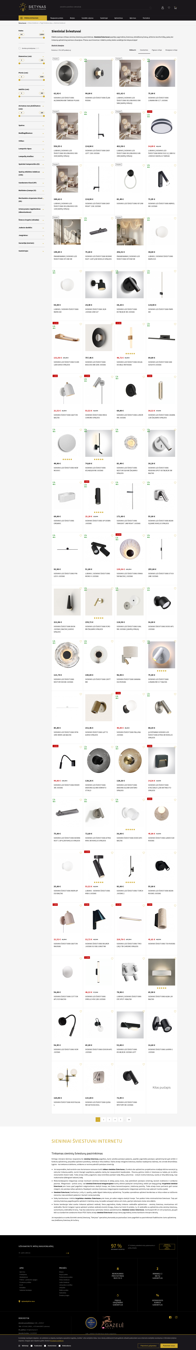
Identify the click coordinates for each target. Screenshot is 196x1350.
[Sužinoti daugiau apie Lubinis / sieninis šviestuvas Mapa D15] (161, 231)
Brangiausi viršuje (171, 50)
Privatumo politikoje (57, 1341)
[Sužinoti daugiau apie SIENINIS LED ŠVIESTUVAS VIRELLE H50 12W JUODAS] (98, 972)
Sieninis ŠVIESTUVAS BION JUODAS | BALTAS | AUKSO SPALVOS (64, 629)
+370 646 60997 (38, 1326)
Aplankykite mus (28, 1301)
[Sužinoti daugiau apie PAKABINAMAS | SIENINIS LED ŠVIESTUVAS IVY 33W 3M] (67, 231)
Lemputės (62, 1288)
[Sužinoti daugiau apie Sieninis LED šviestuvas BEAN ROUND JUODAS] (161, 866)
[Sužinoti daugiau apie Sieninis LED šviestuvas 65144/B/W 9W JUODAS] (98, 443)
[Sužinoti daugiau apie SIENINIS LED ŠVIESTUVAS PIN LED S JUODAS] (67, 549)
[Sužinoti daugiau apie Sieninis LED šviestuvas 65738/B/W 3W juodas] (130, 284)
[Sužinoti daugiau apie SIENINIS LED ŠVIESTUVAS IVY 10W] (130, 179)
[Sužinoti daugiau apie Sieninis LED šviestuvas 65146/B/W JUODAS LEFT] (130, 1024)
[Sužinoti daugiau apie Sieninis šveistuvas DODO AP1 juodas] (161, 601)
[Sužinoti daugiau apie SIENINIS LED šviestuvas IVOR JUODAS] (67, 1024)
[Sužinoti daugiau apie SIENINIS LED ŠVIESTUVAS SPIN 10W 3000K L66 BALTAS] (67, 707)
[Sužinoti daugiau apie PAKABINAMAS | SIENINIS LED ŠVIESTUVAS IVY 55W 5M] (130, 231)
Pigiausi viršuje (157, 50)
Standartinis (144, 50)
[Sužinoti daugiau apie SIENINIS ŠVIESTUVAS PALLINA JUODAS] (130, 707)
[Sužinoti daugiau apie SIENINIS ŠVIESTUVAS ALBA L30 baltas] (161, 972)
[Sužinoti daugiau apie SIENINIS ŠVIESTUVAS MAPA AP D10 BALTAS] (67, 866)
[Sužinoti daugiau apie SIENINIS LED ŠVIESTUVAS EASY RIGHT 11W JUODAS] (98, 179)
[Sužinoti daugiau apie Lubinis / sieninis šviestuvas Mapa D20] (67, 284)
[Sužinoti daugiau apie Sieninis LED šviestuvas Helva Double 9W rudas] (130, 337)
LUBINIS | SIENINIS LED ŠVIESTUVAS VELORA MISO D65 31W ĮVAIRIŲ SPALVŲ (66, 153)
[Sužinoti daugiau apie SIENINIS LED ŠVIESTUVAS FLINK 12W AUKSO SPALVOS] (67, 337)
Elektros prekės (63, 1290)
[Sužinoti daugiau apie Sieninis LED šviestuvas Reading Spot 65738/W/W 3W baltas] (161, 443)
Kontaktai (146, 18)
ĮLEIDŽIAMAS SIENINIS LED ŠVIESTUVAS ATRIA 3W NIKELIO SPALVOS (160, 735)
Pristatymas (23, 1274)
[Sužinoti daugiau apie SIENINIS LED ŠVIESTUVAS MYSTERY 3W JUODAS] (130, 1077)
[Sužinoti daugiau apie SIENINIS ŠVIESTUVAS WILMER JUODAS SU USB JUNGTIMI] (98, 919)
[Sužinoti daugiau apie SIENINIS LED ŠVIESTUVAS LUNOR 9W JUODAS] (130, 390)
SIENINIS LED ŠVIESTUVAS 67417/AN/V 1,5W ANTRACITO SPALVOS (159, 788)
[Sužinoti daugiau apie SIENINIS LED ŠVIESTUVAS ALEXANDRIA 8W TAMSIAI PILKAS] (67, 73)
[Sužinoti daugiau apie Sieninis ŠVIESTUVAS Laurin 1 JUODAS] (161, 1024)
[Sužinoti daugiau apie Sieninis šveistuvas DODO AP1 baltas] (130, 813)
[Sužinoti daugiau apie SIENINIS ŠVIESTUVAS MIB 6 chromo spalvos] (98, 390)
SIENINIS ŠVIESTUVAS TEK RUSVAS (161, 943)
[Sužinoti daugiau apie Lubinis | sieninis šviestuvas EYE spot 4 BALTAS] (130, 972)
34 (129, 1120)
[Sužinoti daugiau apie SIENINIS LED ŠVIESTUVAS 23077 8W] (98, 654)
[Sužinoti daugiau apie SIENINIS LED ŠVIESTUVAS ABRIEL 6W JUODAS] (161, 179)
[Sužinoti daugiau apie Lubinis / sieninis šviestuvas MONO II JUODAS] (98, 549)
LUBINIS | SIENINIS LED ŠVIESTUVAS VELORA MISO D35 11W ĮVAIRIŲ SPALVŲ (66, 206)
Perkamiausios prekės (65, 1277)
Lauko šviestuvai (64, 1282)
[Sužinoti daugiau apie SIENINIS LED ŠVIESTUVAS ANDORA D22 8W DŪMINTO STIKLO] (98, 760)
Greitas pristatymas (30, 48)
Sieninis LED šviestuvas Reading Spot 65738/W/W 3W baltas (160, 470)
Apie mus (133, 18)
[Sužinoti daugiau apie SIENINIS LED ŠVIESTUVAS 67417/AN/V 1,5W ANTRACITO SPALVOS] (161, 760)
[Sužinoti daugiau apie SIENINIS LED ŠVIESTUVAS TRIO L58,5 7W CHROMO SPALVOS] (130, 919)
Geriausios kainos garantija (157, 1302)
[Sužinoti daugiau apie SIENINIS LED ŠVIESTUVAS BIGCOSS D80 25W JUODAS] (98, 337)
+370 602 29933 (27, 1326)
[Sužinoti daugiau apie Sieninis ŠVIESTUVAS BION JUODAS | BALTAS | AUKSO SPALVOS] (67, 601)
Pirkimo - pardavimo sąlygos (28, 1280)
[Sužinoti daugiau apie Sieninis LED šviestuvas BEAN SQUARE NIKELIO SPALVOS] (161, 496)
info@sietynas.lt (32, 1330)
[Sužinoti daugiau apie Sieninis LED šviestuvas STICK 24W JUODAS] (161, 549)
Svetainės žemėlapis (26, 1290)
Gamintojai (104, 18)
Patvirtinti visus (169, 1346)
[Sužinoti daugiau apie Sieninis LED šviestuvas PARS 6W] (161, 284)
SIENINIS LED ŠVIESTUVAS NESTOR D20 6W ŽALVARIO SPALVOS (127, 470)
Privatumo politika (25, 1282)
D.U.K (21, 1285)
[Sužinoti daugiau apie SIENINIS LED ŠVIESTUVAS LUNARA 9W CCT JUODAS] (161, 73)
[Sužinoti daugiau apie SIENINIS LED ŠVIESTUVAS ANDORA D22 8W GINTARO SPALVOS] (130, 760)
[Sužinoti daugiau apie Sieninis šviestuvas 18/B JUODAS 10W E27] (98, 284)
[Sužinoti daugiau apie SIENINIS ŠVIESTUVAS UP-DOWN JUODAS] (98, 496)
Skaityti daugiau (57, 45)
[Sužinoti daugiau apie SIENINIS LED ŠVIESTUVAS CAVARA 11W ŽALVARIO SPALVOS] (161, 390)
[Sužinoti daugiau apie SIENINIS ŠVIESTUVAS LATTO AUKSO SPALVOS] (98, 707)
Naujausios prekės (56, 18)
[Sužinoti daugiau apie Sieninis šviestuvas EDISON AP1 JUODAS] (98, 1024)
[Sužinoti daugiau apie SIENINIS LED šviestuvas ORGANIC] (67, 496)
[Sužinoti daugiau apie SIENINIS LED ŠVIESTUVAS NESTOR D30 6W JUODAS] (67, 654)
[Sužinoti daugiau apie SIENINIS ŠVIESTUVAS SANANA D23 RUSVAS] (130, 654)
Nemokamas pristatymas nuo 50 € (118, 1275)
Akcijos (72, 18)
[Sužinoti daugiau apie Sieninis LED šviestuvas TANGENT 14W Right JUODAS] (130, 496)
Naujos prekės (63, 1274)
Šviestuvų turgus (64, 1295)
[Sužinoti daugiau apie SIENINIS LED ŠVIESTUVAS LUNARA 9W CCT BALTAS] (161, 654)
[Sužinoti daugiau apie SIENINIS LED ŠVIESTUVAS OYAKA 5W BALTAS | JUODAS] (130, 549)
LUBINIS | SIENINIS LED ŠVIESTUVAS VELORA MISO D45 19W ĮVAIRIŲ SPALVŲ (129, 153)
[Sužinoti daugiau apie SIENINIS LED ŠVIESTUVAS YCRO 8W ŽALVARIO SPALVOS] (98, 601)
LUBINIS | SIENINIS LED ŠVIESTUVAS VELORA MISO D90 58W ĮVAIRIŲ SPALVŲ (129, 100)
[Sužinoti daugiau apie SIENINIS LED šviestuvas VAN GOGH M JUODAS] (161, 337)
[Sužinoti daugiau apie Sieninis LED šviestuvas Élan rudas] (98, 73)
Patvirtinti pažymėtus (148, 1346)
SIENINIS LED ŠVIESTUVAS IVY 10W (130, 203)
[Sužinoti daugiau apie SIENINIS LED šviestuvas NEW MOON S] (67, 443)
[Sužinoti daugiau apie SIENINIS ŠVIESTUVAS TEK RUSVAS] (161, 919)
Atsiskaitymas (24, 1277)
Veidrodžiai (62, 1293)
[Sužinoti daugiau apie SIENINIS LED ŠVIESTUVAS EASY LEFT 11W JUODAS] (98, 126)
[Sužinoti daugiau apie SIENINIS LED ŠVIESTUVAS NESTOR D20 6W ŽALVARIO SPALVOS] (130, 443)
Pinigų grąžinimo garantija (118, 1302)
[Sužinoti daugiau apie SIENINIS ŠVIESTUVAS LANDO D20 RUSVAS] (161, 813)
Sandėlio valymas (87, 18)
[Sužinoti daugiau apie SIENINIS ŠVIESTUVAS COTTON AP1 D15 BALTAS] (67, 972)
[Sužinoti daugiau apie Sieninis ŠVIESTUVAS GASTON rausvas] (67, 919)
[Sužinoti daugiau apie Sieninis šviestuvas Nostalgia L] (67, 1077)
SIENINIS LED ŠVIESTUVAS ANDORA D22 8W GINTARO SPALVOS (127, 788)
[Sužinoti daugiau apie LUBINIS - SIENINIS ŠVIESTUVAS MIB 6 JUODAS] (98, 866)
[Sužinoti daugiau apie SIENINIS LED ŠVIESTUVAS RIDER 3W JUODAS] (67, 760)
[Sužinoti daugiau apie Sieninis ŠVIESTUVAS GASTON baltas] (67, 390)
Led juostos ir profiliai (65, 1285)
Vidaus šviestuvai (64, 1280)
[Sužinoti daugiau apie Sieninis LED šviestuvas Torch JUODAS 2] (130, 866)
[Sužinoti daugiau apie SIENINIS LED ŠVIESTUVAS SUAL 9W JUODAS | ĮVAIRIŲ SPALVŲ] (130, 601)
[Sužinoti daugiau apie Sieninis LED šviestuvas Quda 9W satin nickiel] (98, 1077)
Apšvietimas (118, 18)
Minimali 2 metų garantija (157, 1275)
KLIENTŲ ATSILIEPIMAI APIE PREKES (167, 1247)
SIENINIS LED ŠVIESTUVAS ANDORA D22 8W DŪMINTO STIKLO (95, 788)
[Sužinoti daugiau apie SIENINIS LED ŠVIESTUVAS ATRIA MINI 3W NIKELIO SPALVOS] (98, 813)
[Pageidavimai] (169, 8)
